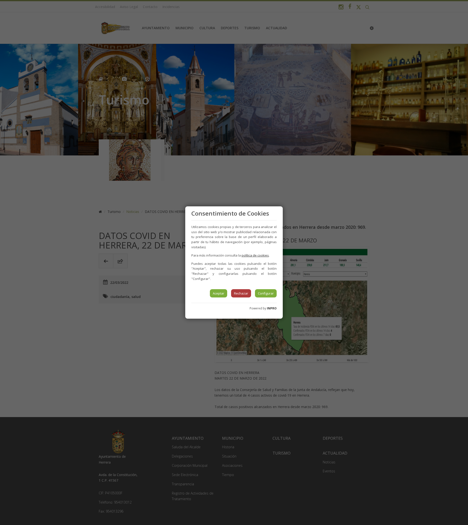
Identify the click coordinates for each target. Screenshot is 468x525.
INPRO (272, 308)
